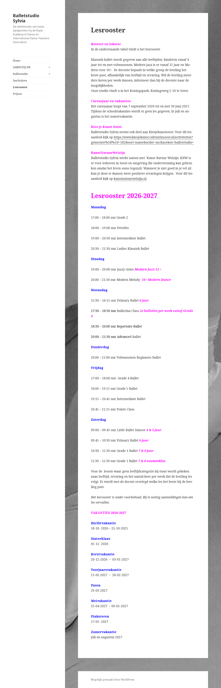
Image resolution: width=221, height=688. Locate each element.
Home (16, 60)
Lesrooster (20, 87)
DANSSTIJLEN (21, 67)
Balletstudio (20, 74)
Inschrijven (20, 80)
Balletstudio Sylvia (26, 18)
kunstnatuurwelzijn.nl (130, 179)
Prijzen (17, 94)
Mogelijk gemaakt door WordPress (112, 679)
